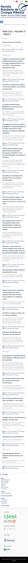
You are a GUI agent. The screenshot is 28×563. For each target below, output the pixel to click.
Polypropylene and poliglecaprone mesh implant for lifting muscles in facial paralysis (13, 358)
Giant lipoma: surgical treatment (13, 437)
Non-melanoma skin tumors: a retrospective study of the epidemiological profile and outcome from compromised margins (12, 225)
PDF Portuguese (7, 49)
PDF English (16, 49)
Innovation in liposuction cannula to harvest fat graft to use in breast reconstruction (13, 87)
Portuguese (22, 1)
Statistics (3, 486)
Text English (7, 81)
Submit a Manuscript (6, 493)
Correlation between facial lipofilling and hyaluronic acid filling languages (12, 106)
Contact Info (4, 489)
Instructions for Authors (6, 495)
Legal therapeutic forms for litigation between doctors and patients (12, 455)
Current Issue (4, 500)
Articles (3, 498)
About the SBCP (5, 481)
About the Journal (5, 479)
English (14, 1)
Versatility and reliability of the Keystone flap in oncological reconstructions (12, 178)
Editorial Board (4, 483)
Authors (3, 491)
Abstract (6, 79)
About (2, 478)
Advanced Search (5, 505)
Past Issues (3, 501)
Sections (3, 484)
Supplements (4, 503)
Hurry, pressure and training (11, 42)
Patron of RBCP (4, 487)
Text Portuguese (11, 51)
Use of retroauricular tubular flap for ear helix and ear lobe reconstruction (13, 380)
